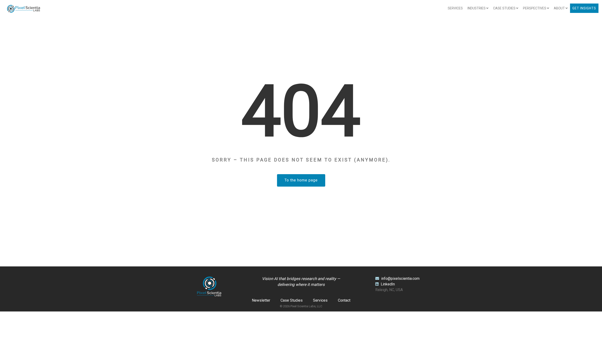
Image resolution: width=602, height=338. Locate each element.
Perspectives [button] (535, 8)
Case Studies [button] (504, 8)
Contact (344, 300)
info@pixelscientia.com (400, 278)
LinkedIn (387, 284)
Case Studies (292, 300)
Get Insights (584, 8)
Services (455, 8)
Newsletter (261, 300)
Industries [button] (476, 8)
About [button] (560, 8)
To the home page (301, 180)
